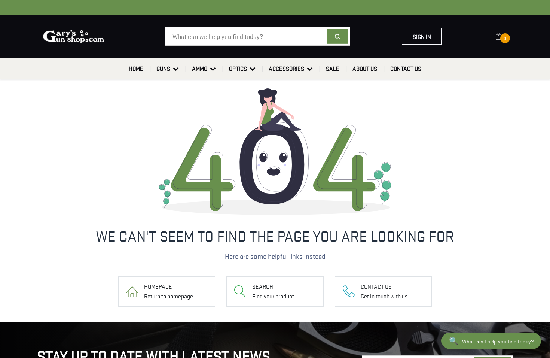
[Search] (337, 36)
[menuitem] (136, 68)
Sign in (422, 36)
